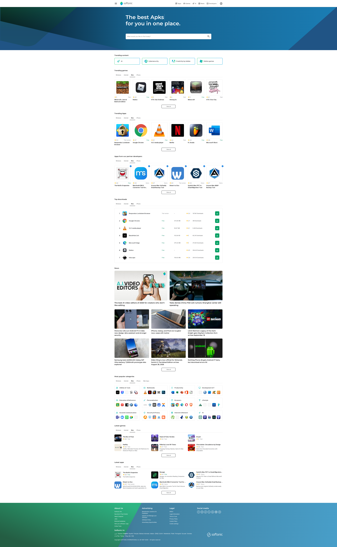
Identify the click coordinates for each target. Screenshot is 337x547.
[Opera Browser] (186, 405)
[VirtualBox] (150, 405)
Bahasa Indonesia (144, 533)
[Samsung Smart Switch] (159, 405)
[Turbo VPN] (163, 417)
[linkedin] (212, 512)
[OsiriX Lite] (200, 405)
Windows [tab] (118, 75)
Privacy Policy (174, 519)
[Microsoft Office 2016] (186, 392)
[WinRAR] (127, 392)
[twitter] (209, 512)
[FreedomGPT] (209, 417)
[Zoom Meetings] (122, 417)
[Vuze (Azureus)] (182, 417)
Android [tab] (126, 75)
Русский (184, 533)
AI (195, 3)
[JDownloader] (186, 417)
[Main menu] (115, 3)
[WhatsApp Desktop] (127, 417)
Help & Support (118, 516)
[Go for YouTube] (122, 405)
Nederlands (167, 533)
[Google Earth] (131, 405)
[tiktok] (205, 512)
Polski (172, 533)
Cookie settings (174, 523)
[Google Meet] (131, 417)
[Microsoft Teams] (117, 417)
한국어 (161, 533)
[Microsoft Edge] (182, 405)
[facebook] (198, 512)
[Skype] (136, 417)
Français (136, 533)
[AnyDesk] (200, 392)
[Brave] (191, 405)
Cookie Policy (173, 521)
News (202, 3)
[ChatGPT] (200, 417)
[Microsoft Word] (173, 392)
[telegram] (219, 512)
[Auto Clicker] (145, 405)
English (125, 533)
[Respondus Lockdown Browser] (173, 405)
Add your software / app (121, 523)
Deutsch (120, 533)
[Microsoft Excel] (177, 392)
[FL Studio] (154, 392)
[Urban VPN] (159, 417)
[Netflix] (150, 392)
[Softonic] (126, 3)
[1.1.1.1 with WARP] (154, 417)
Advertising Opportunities (149, 522)
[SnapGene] (218, 405)
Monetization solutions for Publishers (149, 512)
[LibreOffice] (191, 392)
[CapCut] (159, 392)
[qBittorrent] (177, 417)
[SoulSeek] (191, 417)
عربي (115, 533)
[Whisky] (205, 405)
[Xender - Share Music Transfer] (163, 405)
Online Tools (117, 526)
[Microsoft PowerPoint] (182, 392)
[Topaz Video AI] (205, 417)
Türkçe (122, 536)
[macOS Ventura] (218, 392)
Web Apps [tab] (146, 381)
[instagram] (202, 512)
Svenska (189, 533)
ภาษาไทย (117, 536)
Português (178, 533)
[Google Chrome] (177, 405)
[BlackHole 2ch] (117, 392)
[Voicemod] (214, 417)
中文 (132, 536)
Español (131, 533)
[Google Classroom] (117, 405)
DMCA (171, 511)
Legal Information (175, 514)
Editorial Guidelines (119, 521)
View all (168, 106)
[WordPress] (209, 405)
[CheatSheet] (131, 392)
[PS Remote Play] (214, 405)
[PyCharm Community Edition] (214, 392)
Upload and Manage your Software (149, 516)
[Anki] (127, 405)
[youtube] (216, 512)
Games (188, 3)
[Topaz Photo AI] (218, 417)
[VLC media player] (145, 392)
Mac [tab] (132, 75)
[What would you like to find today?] (208, 36)
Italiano (152, 533)
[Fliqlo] (154, 405)
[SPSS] (205, 392)
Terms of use (173, 516)
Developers (213, 3)
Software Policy (146, 520)
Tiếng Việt (128, 536)
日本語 (157, 533)
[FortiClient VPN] (150, 417)
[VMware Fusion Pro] (136, 392)
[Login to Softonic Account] (221, 3)
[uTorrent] (173, 417)
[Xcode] (209, 392)
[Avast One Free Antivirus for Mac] (145, 417)
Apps (179, 3)
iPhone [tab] (138, 75)
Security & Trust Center (121, 514)
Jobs (115, 519)
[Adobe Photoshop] (163, 392)
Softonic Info (118, 511)
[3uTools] (122, 392)
